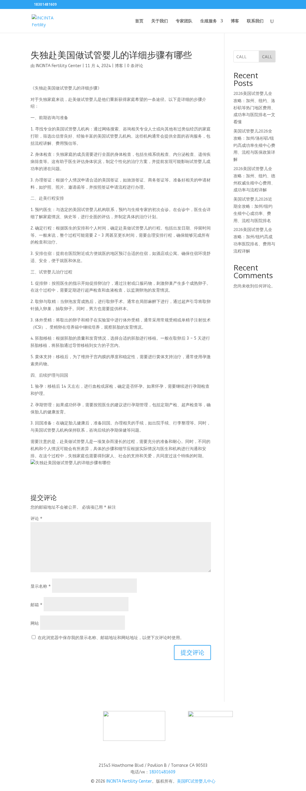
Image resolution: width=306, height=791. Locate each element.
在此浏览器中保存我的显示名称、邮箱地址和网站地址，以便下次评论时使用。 (111, 637)
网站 (34, 623)
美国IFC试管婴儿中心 (196, 781)
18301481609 (162, 772)
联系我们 (255, 21)
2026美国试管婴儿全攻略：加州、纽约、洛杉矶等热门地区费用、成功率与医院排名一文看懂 (254, 107)
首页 (139, 21)
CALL (267, 56)
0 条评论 (135, 65)
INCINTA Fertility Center (58, 65)
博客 (235, 21)
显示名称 (40, 586)
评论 (36, 518)
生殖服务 (208, 21)
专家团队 (184, 21)
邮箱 (36, 604)
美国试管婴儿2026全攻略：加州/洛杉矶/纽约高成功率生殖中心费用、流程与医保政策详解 (254, 145)
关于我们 (159, 21)
